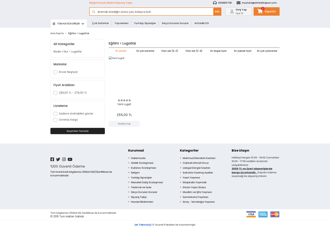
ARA (217, 11)
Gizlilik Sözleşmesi (142, 163)
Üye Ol (239, 13)
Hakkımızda (138, 158)
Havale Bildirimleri (142, 202)
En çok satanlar (145, 50)
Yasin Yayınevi (191, 177)
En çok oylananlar (267, 50)
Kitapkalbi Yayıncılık (195, 182)
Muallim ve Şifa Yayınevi (197, 192)
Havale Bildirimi (107, 3)
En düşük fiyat (218, 50)
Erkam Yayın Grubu (194, 187)
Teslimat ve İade (141, 187)
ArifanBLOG (201, 23)
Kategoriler (189, 150)
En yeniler (121, 50)
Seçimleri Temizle (78, 131)
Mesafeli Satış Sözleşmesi (147, 182)
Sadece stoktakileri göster (76, 113)
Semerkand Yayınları (195, 197)
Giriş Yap (241, 9)
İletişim (93, 3)
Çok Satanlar (100, 23)
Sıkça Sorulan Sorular (175, 23)
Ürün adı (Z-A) (194, 50)
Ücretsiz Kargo (68, 120)
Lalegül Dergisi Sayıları (196, 168)
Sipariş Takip (124, 3)
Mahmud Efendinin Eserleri (199, 158)
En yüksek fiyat (243, 50)
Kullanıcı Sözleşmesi (143, 168)
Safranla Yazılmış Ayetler (198, 172)
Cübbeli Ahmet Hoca (196, 163)
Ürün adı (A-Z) (169, 50)
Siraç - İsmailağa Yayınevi (199, 202)
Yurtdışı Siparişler (145, 23)
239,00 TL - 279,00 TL (73, 93)
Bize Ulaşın (240, 150)
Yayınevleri (121, 23)
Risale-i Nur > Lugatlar (67, 51)
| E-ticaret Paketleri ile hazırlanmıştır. (165, 225)
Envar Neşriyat (68, 72)
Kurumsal (136, 150)
